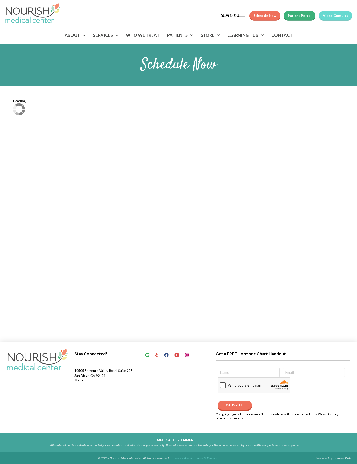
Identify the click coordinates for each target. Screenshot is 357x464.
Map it (79, 380)
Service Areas (183, 458)
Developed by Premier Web (332, 458)
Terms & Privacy (206, 458)
